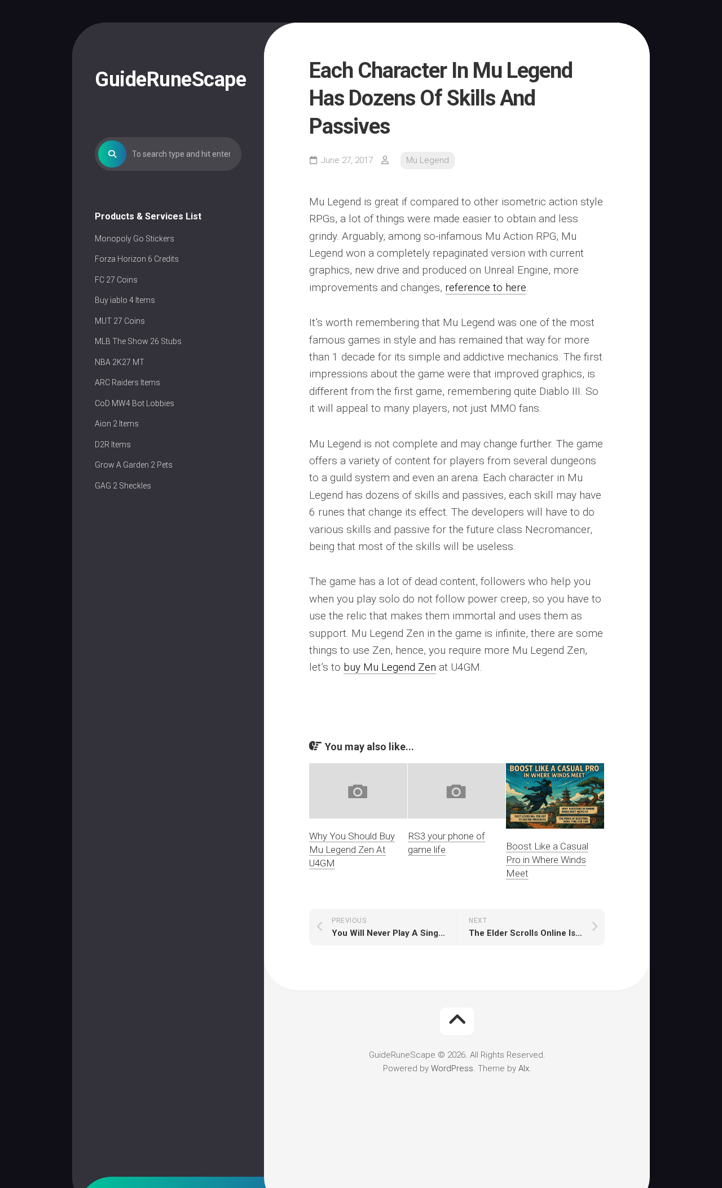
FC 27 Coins (116, 279)
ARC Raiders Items (127, 382)
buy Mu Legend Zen (390, 667)
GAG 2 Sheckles (123, 485)
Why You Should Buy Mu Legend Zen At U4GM (352, 849)
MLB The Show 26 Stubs (138, 341)
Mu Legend (427, 160)
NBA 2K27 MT (119, 362)
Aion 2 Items (117, 423)
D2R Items (113, 444)
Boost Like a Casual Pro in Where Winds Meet (547, 860)
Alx (523, 1068)
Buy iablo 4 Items (125, 300)
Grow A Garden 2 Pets (134, 464)
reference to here (485, 287)
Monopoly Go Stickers (134, 238)
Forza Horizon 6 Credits (137, 258)
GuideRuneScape (168, 79)
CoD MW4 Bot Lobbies (134, 403)
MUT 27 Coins (120, 320)
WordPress (452, 1068)
